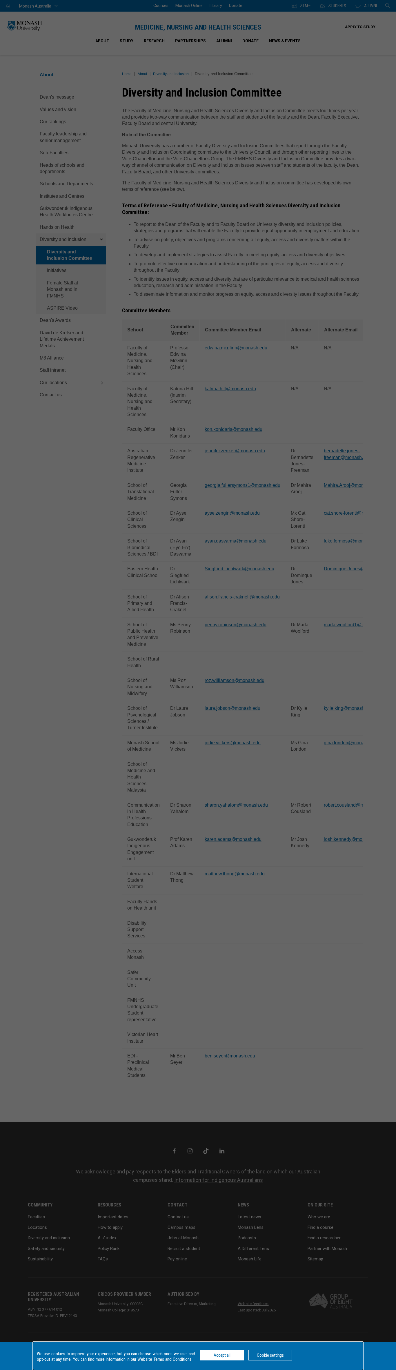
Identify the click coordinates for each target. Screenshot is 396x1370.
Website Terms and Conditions (164, 1359)
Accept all (222, 1355)
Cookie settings (270, 1355)
